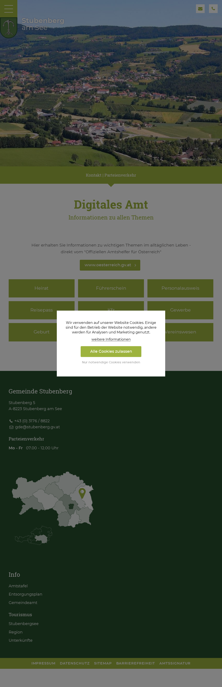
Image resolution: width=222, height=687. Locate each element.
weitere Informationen (111, 339)
